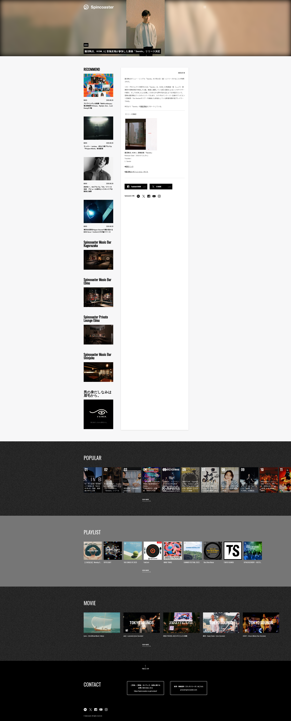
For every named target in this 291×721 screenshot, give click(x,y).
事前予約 (143, 106)
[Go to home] (99, 6)
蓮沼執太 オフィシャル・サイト (136, 172)
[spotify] (138, 197)
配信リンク (129, 166)
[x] (143, 197)
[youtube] (154, 197)
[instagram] (159, 197)
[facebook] (149, 197)
